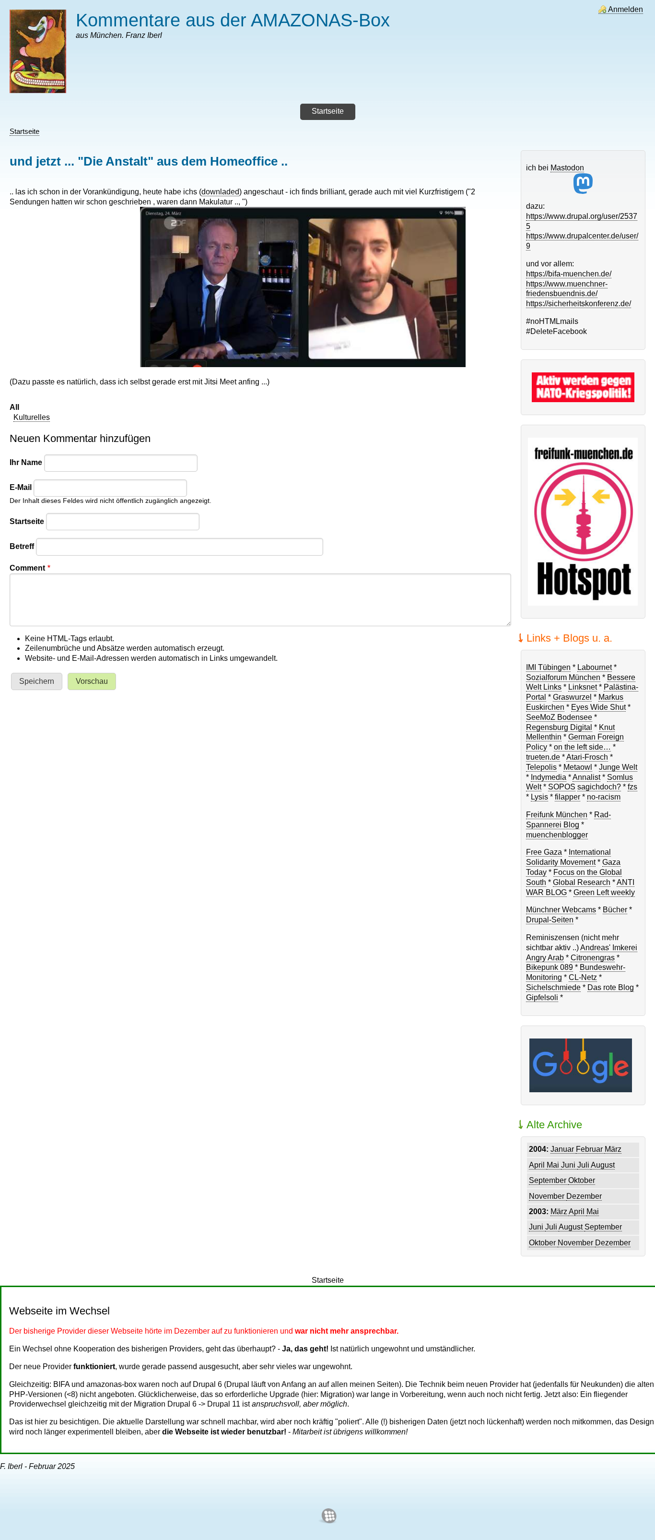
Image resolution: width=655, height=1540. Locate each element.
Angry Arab (545, 958)
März (613, 1149)
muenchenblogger (557, 835)
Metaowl (577, 767)
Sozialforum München (563, 677)
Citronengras (593, 958)
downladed (220, 192)
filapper (567, 797)
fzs (632, 787)
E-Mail (21, 487)
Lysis (539, 797)
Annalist (586, 777)
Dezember (584, 1196)
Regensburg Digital (559, 727)
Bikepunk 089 (549, 967)
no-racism (603, 797)
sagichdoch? (599, 787)
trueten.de (543, 757)
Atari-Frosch (587, 757)
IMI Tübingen (548, 667)
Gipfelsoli (542, 997)
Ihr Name (26, 462)
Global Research (581, 882)
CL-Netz (583, 977)
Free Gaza (544, 852)
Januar (563, 1149)
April (538, 1165)
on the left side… (582, 747)
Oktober (581, 1180)
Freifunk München (556, 815)
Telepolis (541, 767)
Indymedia (548, 777)
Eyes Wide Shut (598, 707)
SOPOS (561, 787)
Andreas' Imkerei (608, 947)
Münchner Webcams (561, 910)
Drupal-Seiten (549, 920)
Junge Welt (618, 767)
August (603, 1165)
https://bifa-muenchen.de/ (568, 274)
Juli (584, 1165)
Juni (569, 1165)
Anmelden (625, 9)
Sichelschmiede (553, 987)
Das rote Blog (610, 987)
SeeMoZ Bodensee (559, 717)
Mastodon (567, 168)
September (548, 1180)
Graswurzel (572, 697)
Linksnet (582, 687)
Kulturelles (31, 417)
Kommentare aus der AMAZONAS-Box (233, 20)
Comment (27, 568)
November (547, 1196)
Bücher (615, 910)
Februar (590, 1149)
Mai (554, 1165)
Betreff (22, 546)
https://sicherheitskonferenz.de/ (578, 303)
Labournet (594, 667)
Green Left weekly (604, 892)
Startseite (24, 131)
